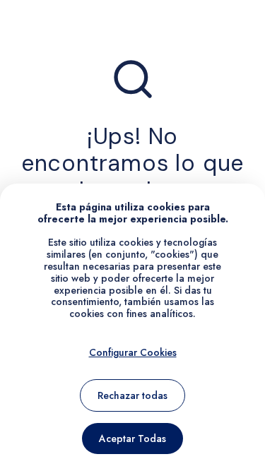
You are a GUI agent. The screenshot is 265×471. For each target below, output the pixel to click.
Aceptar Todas (132, 438)
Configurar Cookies (133, 352)
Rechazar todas (132, 395)
